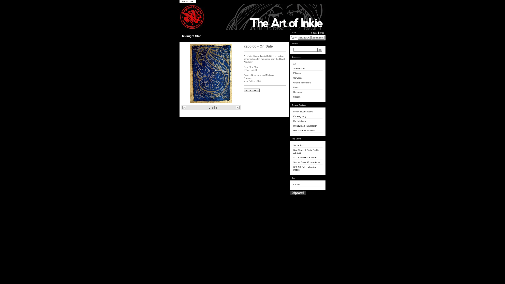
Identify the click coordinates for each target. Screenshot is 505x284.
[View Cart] (304, 38)
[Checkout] (318, 38)
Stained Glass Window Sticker (307, 162)
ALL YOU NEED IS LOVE (305, 157)
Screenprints (299, 68)
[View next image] (238, 107)
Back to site (187, 1)
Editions (297, 73)
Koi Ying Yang (299, 116)
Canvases (297, 78)
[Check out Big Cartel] (298, 193)
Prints (295, 87)
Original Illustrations (302, 82)
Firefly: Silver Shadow (303, 111)
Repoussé (298, 92)
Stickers (296, 96)
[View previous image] (184, 107)
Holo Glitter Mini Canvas (304, 130)
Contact (296, 184)
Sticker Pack (299, 145)
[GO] (319, 50)
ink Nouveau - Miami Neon (305, 125)
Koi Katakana (299, 121)
